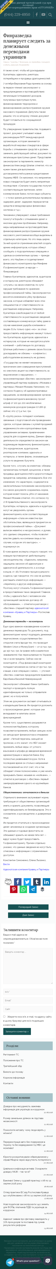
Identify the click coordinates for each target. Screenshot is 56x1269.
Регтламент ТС (11, 1054)
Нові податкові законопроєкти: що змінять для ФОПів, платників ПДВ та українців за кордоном (26, 1207)
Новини (6, 62)
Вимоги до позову (13, 1072)
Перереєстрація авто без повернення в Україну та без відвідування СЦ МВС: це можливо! (24, 1145)
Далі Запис (28, 915)
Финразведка (24, 65)
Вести (6, 864)
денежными (24, 62)
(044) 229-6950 (17, 14)
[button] (28, 22)
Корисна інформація (14, 1077)
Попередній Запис (28, 907)
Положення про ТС (13, 1060)
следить (6, 65)
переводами (36, 62)
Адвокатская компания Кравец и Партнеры (26, 869)
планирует (45, 62)
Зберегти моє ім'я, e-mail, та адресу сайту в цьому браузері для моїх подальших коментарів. (27, 1020)
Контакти (8, 1083)
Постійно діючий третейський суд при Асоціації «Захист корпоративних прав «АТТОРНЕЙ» (28, 5)
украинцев (14, 65)
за (30, 62)
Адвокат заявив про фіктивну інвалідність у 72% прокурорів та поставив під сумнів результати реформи (26, 1222)
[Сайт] (28, 1009)
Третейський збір (12, 1066)
